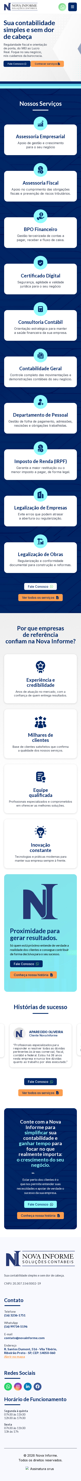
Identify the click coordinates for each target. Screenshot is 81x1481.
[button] (72, 7)
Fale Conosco (16, 63)
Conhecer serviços (46, 63)
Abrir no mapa (14, 1356)
